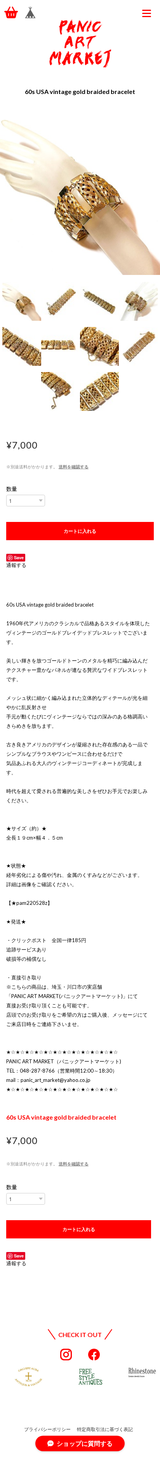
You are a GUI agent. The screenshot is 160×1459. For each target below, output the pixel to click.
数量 (11, 489)
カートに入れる (80, 530)
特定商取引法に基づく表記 (105, 1429)
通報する (16, 565)
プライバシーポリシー (47, 1429)
